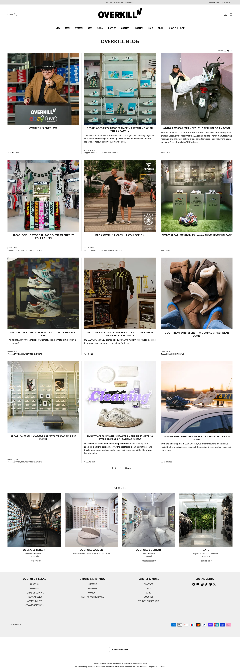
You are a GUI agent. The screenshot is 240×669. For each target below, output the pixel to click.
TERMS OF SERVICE (35, 592)
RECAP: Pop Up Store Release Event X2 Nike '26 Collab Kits (43, 236)
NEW (58, 28)
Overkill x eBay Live (43, 128)
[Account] (225, 14)
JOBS (148, 592)
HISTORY (34, 584)
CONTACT (148, 584)
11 (121, 468)
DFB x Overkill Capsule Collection (120, 235)
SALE (150, 28)
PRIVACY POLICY (34, 596)
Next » (128, 468)
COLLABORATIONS (105, 153)
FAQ (148, 588)
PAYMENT (92, 592)
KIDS (90, 28)
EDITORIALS (117, 250)
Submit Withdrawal (120, 649)
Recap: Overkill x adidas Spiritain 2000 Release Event (43, 438)
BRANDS (139, 28)
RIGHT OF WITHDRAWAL (92, 596)
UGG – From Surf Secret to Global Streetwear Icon (196, 334)
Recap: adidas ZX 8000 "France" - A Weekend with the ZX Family (120, 129)
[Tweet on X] (225, 51)
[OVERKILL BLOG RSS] (231, 51)
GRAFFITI (125, 28)
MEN (67, 28)
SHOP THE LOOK (176, 28)
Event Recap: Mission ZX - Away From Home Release (197, 235)
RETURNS (92, 588)
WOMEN (79, 28)
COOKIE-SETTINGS (35, 605)
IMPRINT (34, 588)
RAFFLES (112, 28)
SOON (100, 28)
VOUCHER (148, 596)
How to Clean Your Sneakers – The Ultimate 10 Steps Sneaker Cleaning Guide (120, 438)
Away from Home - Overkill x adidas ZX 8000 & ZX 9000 (43, 334)
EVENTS (115, 153)
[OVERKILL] (120, 14)
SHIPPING (92, 584)
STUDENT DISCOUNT (148, 601)
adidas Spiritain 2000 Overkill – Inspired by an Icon (197, 438)
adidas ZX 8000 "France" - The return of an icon (196, 128)
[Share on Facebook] (228, 51)
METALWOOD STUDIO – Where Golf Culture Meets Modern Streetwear (120, 334)
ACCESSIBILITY (34, 601)
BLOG (161, 28)
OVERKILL (18, 624)
